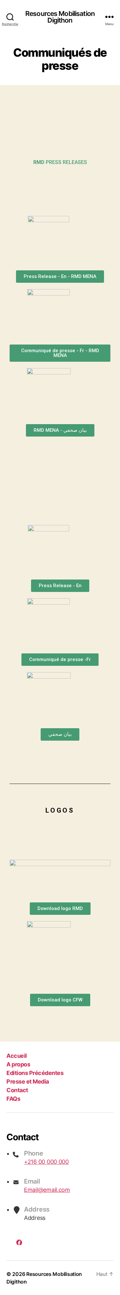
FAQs (13, 1098)
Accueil (16, 1055)
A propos (18, 1064)
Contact (17, 1090)
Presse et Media (27, 1081)
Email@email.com (47, 1189)
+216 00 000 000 (46, 1161)
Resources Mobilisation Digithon (60, 17)
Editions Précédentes (34, 1073)
